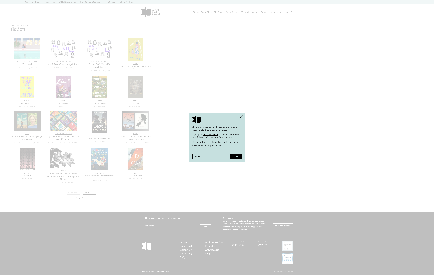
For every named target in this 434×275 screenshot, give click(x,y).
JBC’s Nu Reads (210, 134)
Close (241, 116)
